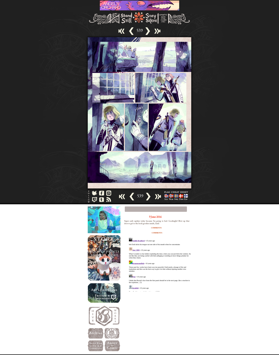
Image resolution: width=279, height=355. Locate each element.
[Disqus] (160, 264)
